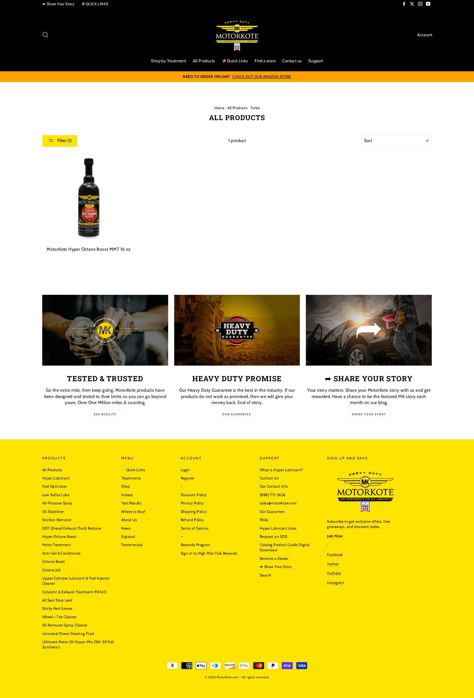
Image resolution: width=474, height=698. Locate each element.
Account (424, 34)
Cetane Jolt (51, 570)
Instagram (335, 582)
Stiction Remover (56, 520)
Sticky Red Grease (57, 608)
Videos (127, 495)
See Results (105, 414)
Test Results (131, 503)
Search (265, 575)
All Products (204, 60)
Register (187, 478)
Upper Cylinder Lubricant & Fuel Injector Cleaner (75, 581)
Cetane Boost (53, 561)
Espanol (128, 536)
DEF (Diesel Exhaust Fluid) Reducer (71, 528)
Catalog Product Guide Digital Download (285, 547)
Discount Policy (194, 495)
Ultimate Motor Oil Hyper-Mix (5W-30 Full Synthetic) (78, 644)
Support (315, 60)
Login (185, 470)
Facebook (335, 554)
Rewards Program (195, 544)
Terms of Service (194, 528)
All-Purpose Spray (57, 503)
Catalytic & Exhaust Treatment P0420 (74, 592)
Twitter (333, 564)
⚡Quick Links (235, 60)
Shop (125, 486)
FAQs (264, 520)
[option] (237, 76)
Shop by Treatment (168, 60)
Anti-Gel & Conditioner (61, 553)
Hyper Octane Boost (59, 536)
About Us (129, 520)
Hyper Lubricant (56, 478)
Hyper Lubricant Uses (278, 528)
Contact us (291, 60)
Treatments (131, 478)
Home (219, 108)
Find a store (265, 60)
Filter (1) (64, 140)
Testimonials (132, 544)
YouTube (334, 573)
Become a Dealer (274, 558)
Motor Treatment (56, 544)
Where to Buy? (133, 511)
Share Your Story (369, 414)
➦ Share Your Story (58, 4)
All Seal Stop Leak (57, 600)
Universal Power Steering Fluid (68, 633)
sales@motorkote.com (278, 503)
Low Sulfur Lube (55, 495)
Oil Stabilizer (53, 511)
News (126, 528)
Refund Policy (192, 520)
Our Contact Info (274, 486)
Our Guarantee (236, 414)
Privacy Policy (192, 503)
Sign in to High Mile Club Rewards (209, 553)
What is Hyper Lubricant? (281, 470)
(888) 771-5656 (273, 495)
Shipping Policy (194, 511)
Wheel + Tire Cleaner (59, 617)
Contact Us (269, 478)
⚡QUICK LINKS (94, 4)
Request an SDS (273, 536)
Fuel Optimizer (54, 486)
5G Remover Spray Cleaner (65, 625)
